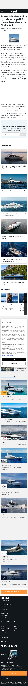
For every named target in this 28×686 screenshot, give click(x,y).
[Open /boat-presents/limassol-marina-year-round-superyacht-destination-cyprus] (7, 368)
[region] (14, 343)
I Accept (14, 359)
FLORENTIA (6, 582)
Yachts (2, 626)
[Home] (14, 11)
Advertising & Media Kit (7, 604)
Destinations (4, 633)
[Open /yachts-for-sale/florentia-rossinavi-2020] (14, 572)
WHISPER (5, 557)
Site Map (16, 633)
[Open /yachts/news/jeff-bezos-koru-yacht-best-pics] (9, 298)
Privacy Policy (4, 618)
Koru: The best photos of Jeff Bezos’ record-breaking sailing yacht (9, 307)
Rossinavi (4, 584)
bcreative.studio (18, 635)
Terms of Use (4, 613)
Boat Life (3, 635)
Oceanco (4, 444)
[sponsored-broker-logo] (4, 394)
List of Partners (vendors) (7, 355)
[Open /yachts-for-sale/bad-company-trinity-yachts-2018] (14, 455)
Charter (3, 630)
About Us (3, 607)
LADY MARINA (7, 490)
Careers (3, 611)
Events (15, 626)
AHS (3, 442)
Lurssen (4, 559)
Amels (3, 399)
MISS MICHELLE (7, 419)
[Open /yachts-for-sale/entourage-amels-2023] (14, 387)
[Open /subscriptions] (11, 655)
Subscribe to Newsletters (14, 591)
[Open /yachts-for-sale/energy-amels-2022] (14, 505)
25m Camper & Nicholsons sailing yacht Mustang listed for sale (13, 260)
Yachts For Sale (5, 628)
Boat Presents (4, 637)
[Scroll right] (25, 304)
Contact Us (4, 609)
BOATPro (16, 628)
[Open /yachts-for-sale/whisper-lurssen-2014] (14, 547)
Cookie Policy (4, 615)
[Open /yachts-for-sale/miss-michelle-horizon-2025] (14, 410)
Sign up (14, 673)
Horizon (4, 422)
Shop (15, 630)
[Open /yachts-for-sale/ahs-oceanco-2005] (14, 432)
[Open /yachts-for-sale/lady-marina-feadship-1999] (14, 480)
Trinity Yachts (5, 467)
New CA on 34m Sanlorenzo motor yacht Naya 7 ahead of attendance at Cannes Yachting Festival (14, 168)
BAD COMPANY (7, 465)
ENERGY (5, 515)
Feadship (4, 492)
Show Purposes (14, 363)
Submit (23, 134)
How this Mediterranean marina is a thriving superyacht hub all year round (20, 368)
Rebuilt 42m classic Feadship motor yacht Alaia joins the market (14, 215)
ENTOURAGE (6, 397)
